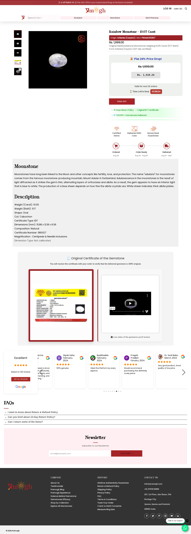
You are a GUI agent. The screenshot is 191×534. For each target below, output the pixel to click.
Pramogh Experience (60, 492)
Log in (167, 8)
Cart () (178, 9)
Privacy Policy (103, 492)
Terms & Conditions (107, 499)
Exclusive (78, 18)
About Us (55, 482)
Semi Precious (152, 18)
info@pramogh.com (153, 484)
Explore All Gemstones (61, 506)
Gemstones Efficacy (60, 499)
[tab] (18, 34)
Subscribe (125, 453)
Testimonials (57, 486)
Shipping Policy (104, 489)
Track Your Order (105, 502)
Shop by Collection (60, 502)
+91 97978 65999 (151, 489)
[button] (104, 391)
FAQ (99, 496)
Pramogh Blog (57, 489)
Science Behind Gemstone (63, 496)
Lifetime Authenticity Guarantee (113, 482)
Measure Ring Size (106, 509)
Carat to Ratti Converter (109, 506)
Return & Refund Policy (108, 486)
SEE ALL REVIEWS (21, 379)
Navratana (115, 18)
